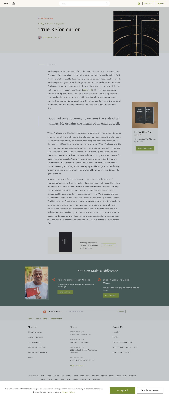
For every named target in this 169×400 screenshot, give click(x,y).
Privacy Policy (68, 392)
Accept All (122, 390)
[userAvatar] (138, 3)
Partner (148, 3)
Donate (161, 3)
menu (6, 3)
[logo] (13, 3)
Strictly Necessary (150, 390)
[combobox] (81, 3)
